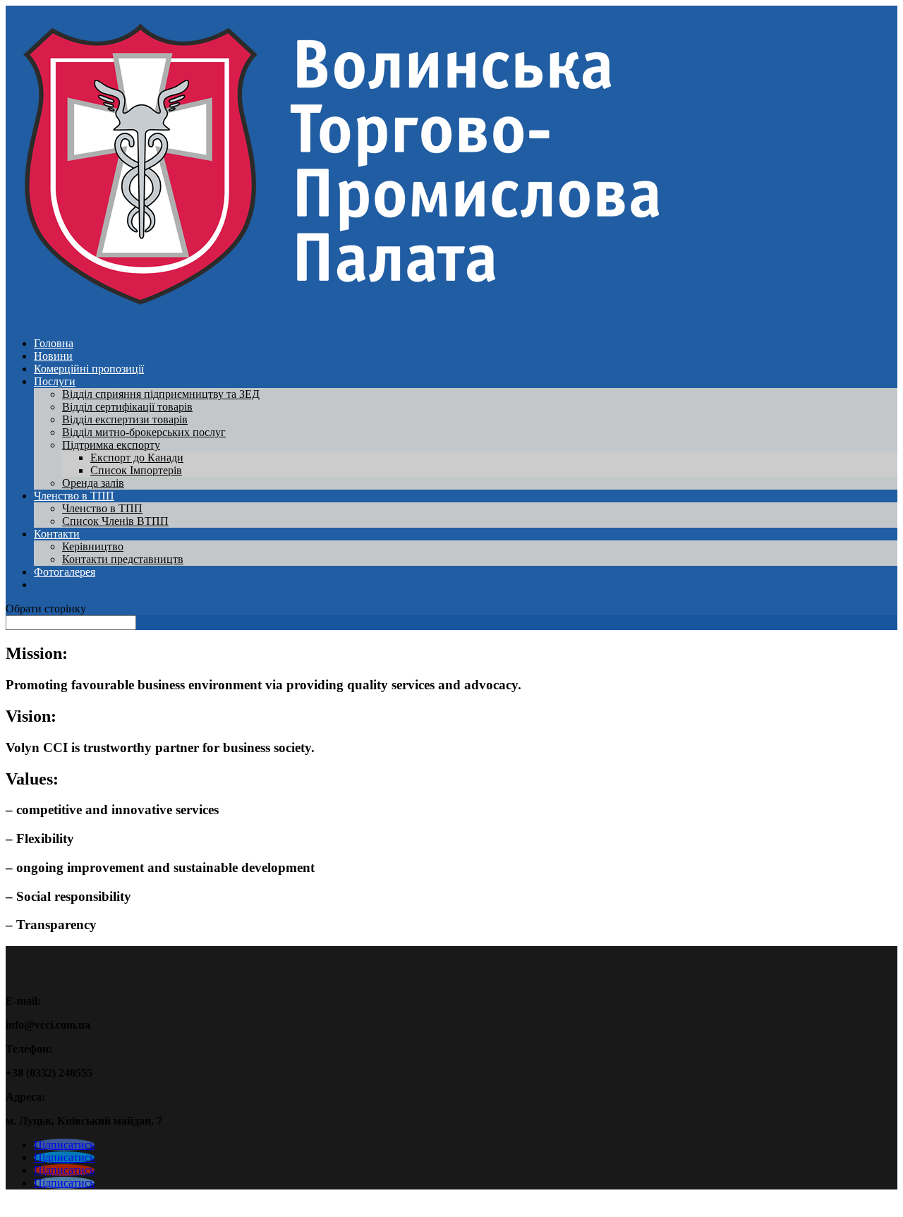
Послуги (54, 381)
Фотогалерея (64, 572)
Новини (53, 356)
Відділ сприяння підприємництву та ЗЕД (161, 394)
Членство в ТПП (74, 496)
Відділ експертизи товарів (125, 419)
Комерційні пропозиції (89, 369)
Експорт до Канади (136, 458)
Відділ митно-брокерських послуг (144, 432)
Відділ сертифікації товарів (127, 407)
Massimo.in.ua (122, 1205)
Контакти (57, 534)
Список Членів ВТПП (115, 521)
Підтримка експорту (111, 445)
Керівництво (92, 546)
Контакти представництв (122, 559)
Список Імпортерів (136, 470)
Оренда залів (93, 483)
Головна (53, 343)
